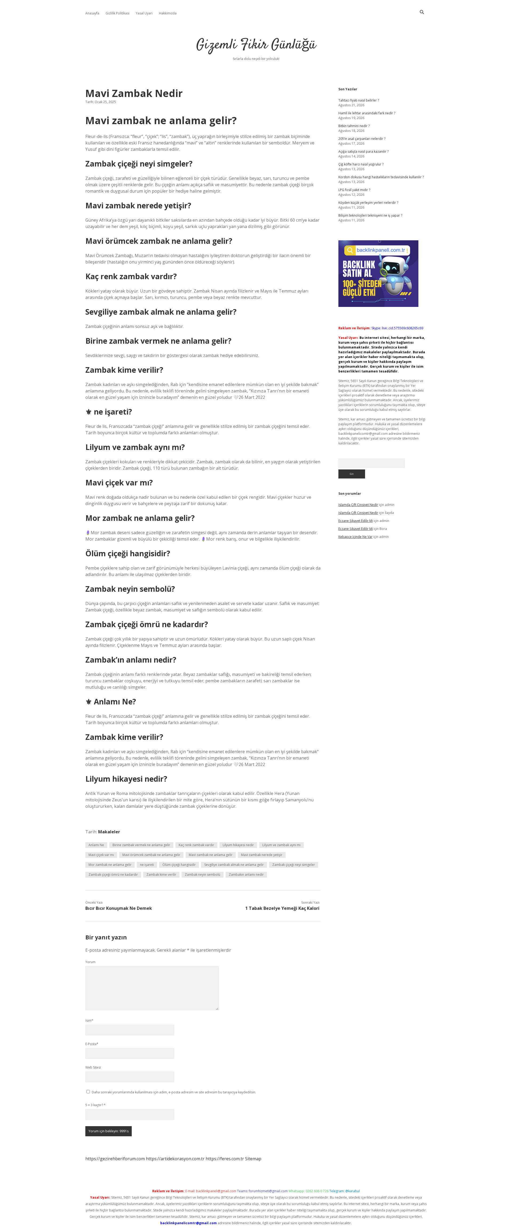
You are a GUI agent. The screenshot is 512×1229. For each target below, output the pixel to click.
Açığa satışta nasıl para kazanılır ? (363, 151)
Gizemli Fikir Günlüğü (256, 45)
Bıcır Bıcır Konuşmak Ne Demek (118, 908)
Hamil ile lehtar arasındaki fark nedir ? (366, 113)
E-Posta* (91, 1044)
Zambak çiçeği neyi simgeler (293, 864)
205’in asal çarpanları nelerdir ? (361, 138)
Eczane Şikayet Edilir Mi (355, 520)
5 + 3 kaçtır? (95, 1105)
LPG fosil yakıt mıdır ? (354, 190)
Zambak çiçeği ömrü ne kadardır (113, 874)
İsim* (89, 1020)
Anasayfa (92, 13)
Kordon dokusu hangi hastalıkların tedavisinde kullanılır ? (381, 177)
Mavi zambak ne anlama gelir (211, 855)
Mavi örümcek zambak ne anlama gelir (151, 855)
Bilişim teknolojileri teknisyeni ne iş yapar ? (370, 215)
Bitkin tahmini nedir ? (354, 126)
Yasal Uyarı (144, 13)
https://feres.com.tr (225, 1159)
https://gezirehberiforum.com (115, 1159)
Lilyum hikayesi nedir (238, 845)
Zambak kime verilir (161, 874)
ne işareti (147, 864)
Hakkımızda (168, 13)
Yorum (90, 962)
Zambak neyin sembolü (202, 874)
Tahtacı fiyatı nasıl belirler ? (358, 100)
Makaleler (109, 832)
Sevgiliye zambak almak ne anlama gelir (234, 864)
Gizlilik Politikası (117, 13)
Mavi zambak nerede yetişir (261, 855)
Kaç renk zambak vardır (196, 845)
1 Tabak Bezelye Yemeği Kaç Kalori (282, 908)
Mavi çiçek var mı (101, 855)
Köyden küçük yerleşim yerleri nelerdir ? (368, 202)
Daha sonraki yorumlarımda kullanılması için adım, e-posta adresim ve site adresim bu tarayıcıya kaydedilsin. (174, 1092)
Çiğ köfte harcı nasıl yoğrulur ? (360, 164)
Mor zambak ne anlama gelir (110, 864)
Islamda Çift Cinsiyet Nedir (358, 504)
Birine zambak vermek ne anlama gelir (141, 845)
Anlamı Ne (96, 845)
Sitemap (253, 1159)
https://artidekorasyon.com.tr (175, 1159)
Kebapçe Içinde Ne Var (355, 536)
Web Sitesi (93, 1067)
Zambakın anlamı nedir (246, 874)
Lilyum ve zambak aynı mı (281, 845)
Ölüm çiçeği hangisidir (179, 864)
